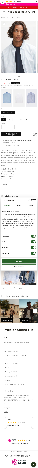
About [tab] (31, 205)
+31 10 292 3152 (9, 395)
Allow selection (19, 266)
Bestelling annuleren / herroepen (14, 384)
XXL (27, 119)
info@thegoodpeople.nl (22, 395)
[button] (4, 12)
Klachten (6, 359)
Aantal (3, 123)
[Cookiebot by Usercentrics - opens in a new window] (28, 200)
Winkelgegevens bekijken (11, 145)
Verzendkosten (17, 85)
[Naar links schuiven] (15, 76)
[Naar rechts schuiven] (23, 76)
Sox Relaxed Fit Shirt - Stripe (8, 287)
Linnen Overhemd (23, 287)
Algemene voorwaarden (11, 351)
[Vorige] (3, 311)
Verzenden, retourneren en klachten (15, 355)
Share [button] (5, 184)
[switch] (33, 241)
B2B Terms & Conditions (11, 363)
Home (3, 17)
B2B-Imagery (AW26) (10, 376)
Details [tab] (19, 205)
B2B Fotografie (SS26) (11, 372)
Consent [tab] (7, 205)
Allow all (19, 261)
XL (21, 120)
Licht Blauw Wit (8, 112)
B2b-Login (7, 367)
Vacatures (7, 380)
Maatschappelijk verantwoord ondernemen (17, 342)
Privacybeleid (8, 347)
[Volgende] (35, 311)
